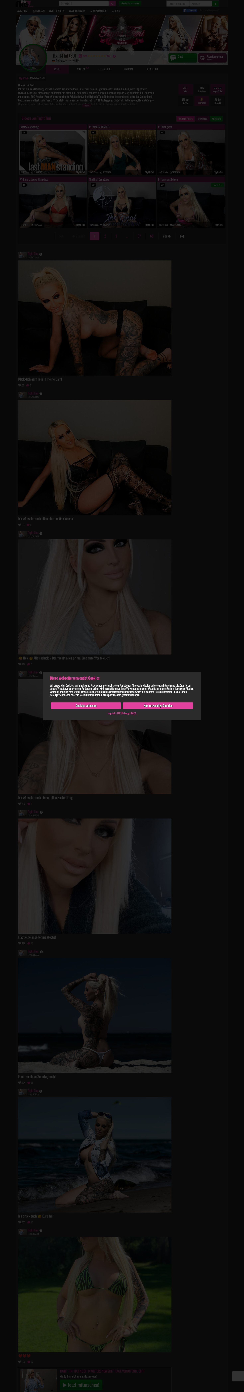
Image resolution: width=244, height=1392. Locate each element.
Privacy (125, 713)
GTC (119, 713)
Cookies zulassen (86, 705)
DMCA (133, 713)
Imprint (111, 713)
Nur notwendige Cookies (158, 705)
